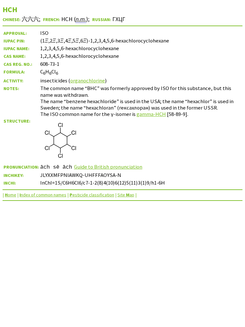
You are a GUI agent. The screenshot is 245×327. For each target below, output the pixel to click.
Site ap (125, 195)
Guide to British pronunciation (108, 166)
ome (10, 195)
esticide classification (92, 195)
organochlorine (87, 80)
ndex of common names (42, 195)
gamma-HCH (151, 114)
